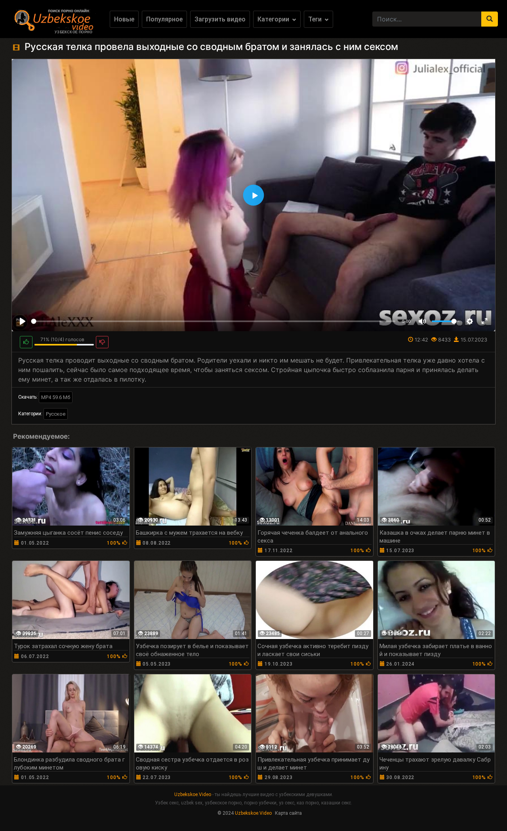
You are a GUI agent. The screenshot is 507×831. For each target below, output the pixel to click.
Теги (315, 19)
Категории (274, 19)
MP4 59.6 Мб (55, 397)
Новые (124, 19)
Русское (55, 414)
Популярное (164, 19)
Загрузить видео (220, 19)
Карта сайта (288, 813)
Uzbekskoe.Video (192, 794)
